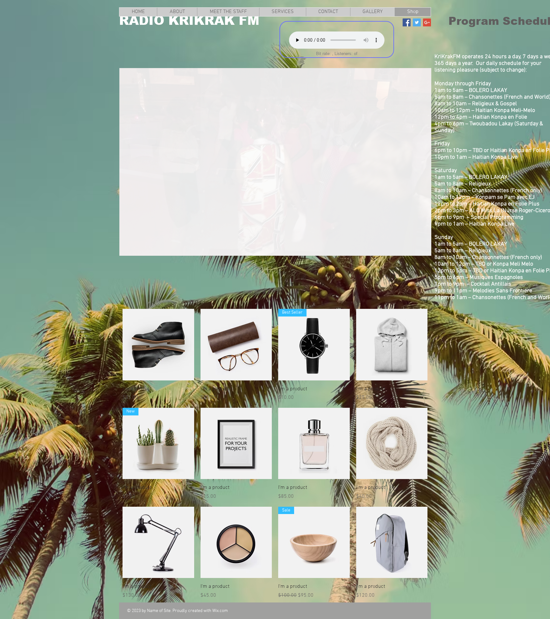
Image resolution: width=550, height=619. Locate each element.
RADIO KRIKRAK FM (189, 20)
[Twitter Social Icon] (417, 22)
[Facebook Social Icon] (407, 22)
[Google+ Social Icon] (427, 22)
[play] (415, 250)
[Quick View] (158, 344)
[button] (275, 162)
